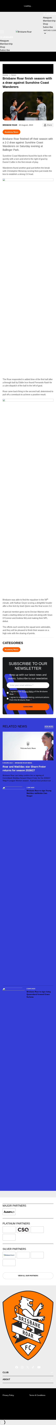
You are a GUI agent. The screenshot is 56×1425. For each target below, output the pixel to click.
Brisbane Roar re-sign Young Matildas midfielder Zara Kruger (39, 793)
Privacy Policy (28, 691)
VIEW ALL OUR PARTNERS (28, 1276)
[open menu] (2, 31)
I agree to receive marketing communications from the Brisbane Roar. (29, 698)
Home (5, 75)
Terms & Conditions (37, 1395)
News (13, 75)
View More (48, 726)
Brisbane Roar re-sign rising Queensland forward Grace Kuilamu (39, 994)
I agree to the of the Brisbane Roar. (29, 692)
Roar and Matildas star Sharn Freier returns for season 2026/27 (24, 768)
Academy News (11, 132)
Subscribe (28, 707)
